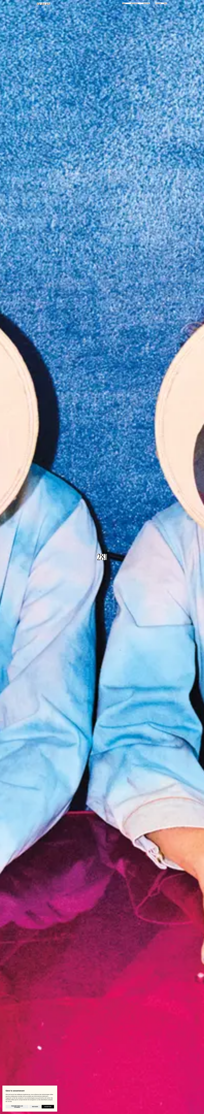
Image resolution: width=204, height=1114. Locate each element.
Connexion (158, 3)
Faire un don (146, 3)
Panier (165, 3)
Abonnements (134, 3)
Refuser (35, 1106)
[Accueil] (69, 4)
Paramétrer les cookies (17, 1106)
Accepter (47, 1106)
